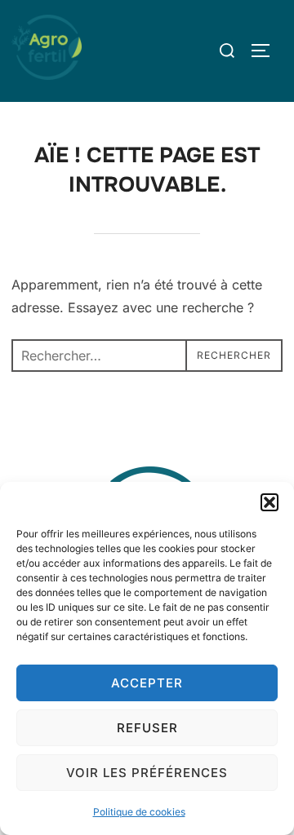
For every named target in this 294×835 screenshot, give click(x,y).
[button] (269, 502)
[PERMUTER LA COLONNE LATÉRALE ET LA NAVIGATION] (266, 50)
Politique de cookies (139, 812)
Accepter (147, 683)
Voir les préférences (147, 772)
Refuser (147, 728)
